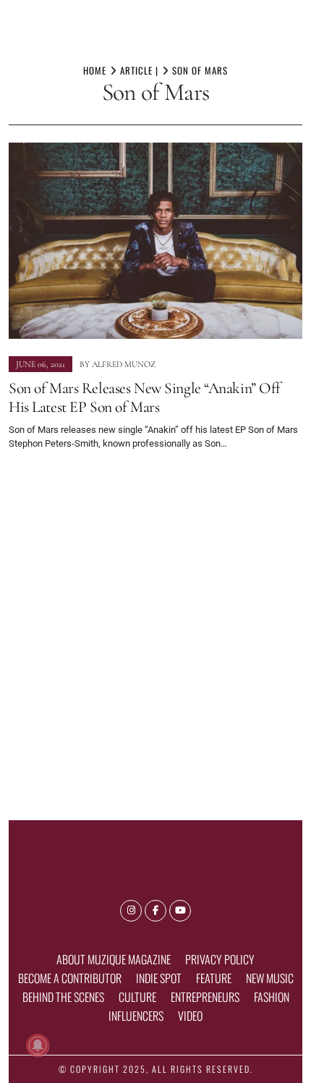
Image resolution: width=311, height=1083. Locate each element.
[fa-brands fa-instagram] (131, 911)
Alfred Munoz (124, 364)
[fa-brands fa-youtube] (180, 911)
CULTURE (137, 997)
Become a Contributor (70, 978)
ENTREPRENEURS (205, 997)
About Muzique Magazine (113, 959)
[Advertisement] (155, 629)
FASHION (271, 997)
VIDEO (190, 1015)
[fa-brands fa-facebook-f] (155, 911)
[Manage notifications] (37, 1045)
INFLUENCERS (135, 1015)
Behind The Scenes (63, 997)
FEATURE (213, 978)
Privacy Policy (220, 959)
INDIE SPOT (159, 978)
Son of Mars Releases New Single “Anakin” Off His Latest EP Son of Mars (145, 397)
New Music (270, 978)
